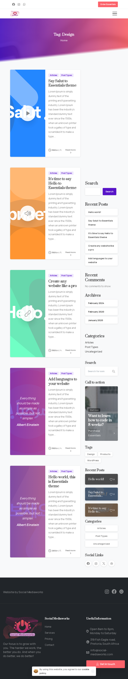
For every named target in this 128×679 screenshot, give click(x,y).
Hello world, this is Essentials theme (61, 482)
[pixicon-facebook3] (114, 591)
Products (105, 454)
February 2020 (96, 311)
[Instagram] (19, 4)
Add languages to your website (62, 381)
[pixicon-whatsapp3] (121, 591)
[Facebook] (13, 4)
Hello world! (94, 212)
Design (91, 454)
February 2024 (96, 303)
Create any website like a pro (62, 283)
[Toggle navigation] (115, 13)
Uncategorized (93, 351)
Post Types (91, 347)
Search (91, 183)
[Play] (28, 113)
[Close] (92, 671)
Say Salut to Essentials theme (62, 83)
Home (64, 40)
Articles (89, 342)
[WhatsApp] (24, 4)
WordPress (93, 460)
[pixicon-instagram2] (107, 591)
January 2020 (95, 320)
